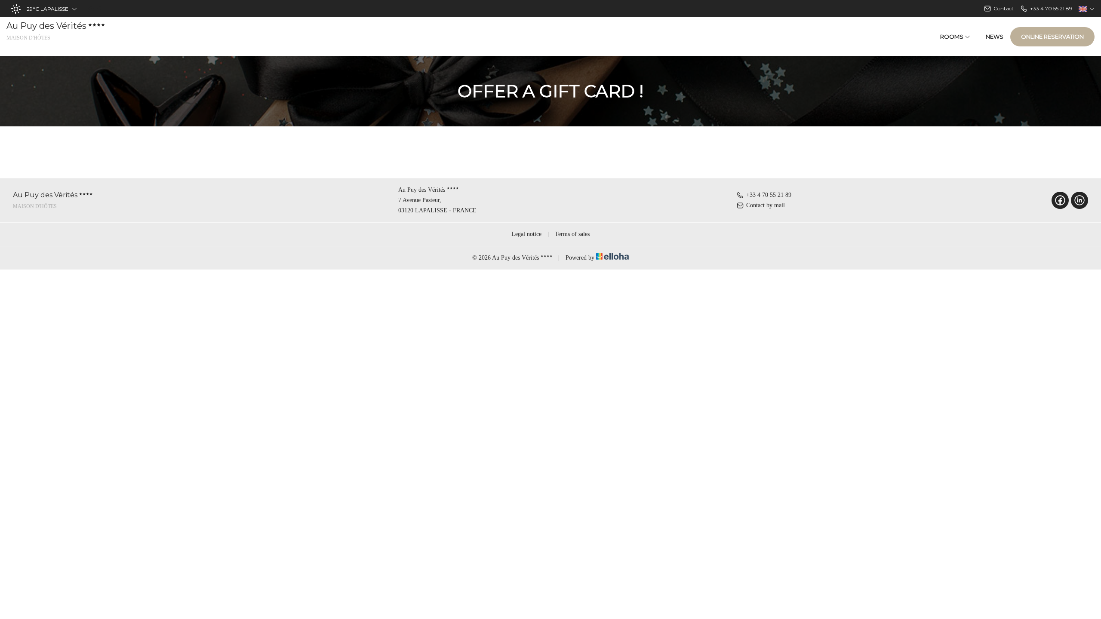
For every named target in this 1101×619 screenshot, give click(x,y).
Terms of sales (572, 234)
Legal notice (526, 234)
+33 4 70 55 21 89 (768, 195)
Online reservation (1052, 36)
